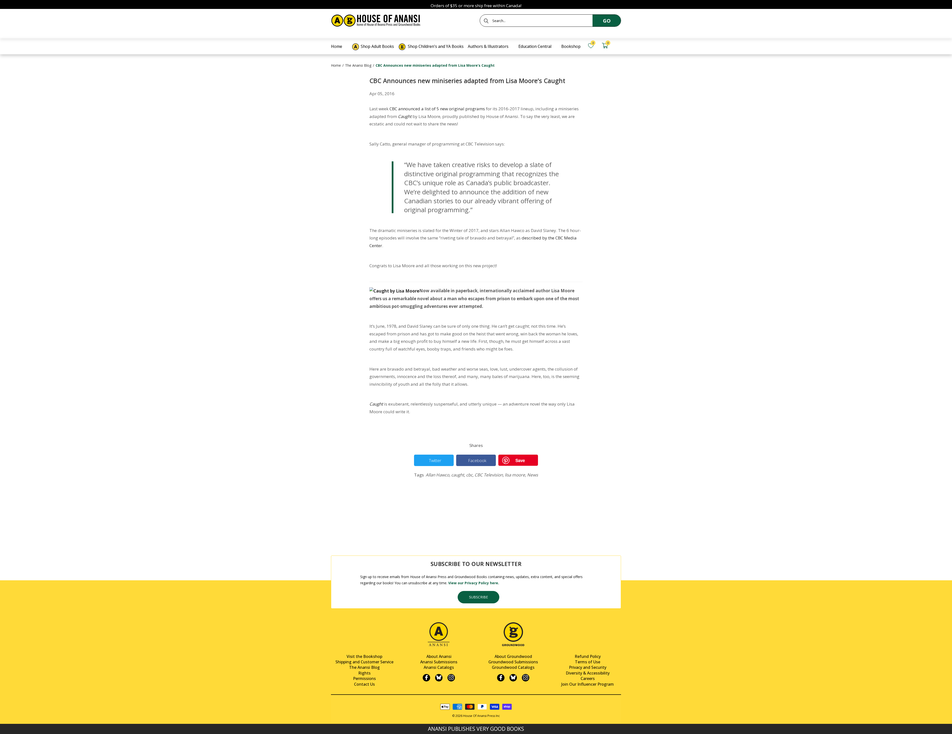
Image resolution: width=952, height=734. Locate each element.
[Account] (619, 46)
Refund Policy (588, 656)
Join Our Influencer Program (587, 684)
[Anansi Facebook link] (426, 677)
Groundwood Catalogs (513, 667)
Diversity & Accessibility (588, 673)
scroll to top (5, 726)
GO (607, 20)
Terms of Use (587, 662)
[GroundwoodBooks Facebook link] (500, 677)
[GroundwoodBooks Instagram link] (525, 677)
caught (458, 475)
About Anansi (438, 656)
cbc (470, 475)
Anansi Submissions (438, 662)
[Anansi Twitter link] (439, 677)
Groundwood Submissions (513, 662)
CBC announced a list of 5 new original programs (437, 109)
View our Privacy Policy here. (473, 583)
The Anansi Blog (358, 65)
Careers (588, 678)
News (532, 475)
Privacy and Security (587, 667)
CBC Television (489, 475)
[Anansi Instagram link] (451, 677)
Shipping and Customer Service (364, 662)
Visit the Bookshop (364, 656)
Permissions (364, 678)
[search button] (486, 21)
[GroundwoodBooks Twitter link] (513, 677)
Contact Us (364, 684)
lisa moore (515, 475)
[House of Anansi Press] (377, 19)
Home (336, 65)
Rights (364, 673)
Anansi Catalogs (439, 667)
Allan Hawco (438, 475)
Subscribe (478, 597)
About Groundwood (513, 656)
